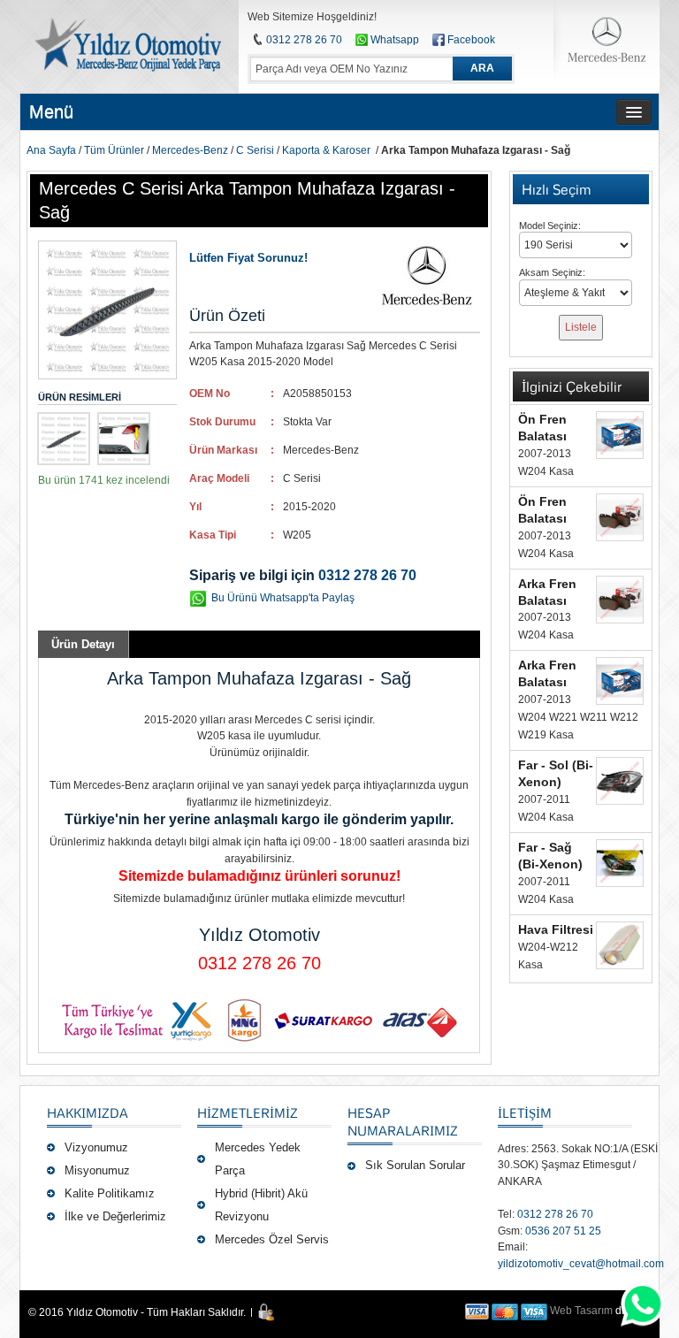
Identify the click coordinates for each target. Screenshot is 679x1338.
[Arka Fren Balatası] (620, 599)
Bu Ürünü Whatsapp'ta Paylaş (283, 598)
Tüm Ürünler (114, 150)
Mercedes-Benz (190, 150)
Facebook (471, 40)
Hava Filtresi (555, 929)
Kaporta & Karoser (326, 150)
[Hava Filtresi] (620, 945)
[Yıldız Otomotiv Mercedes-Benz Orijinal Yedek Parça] (127, 45)
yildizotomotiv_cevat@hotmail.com (581, 1264)
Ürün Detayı (83, 644)
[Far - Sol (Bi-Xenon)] (620, 781)
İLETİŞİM (525, 1112)
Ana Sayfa (51, 150)
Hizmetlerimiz (247, 1112)
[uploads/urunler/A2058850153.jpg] (63, 438)
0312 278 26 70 (304, 40)
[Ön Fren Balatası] (620, 435)
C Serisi (255, 150)
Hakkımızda (87, 1112)
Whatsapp (393, 40)
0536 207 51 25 (563, 1231)
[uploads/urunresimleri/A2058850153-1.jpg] (123, 438)
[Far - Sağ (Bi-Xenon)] (620, 863)
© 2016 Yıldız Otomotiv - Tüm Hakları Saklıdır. (137, 1312)
